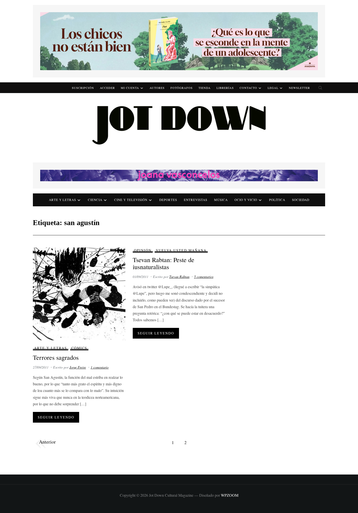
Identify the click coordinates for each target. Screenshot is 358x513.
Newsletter (299, 88)
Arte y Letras (50, 348)
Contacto (248, 88)
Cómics (79, 348)
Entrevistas (195, 200)
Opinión (142, 250)
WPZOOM (229, 495)
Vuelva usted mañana (181, 250)
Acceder (107, 88)
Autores (157, 88)
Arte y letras (62, 200)
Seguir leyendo (56, 417)
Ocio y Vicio (246, 200)
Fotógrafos (181, 88)
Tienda (204, 88)
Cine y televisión (130, 200)
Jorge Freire (77, 367)
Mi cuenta (130, 88)
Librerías (225, 88)
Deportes (168, 200)
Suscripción (83, 88)
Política (277, 200)
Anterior (47, 441)
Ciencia (95, 200)
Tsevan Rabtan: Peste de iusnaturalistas (163, 263)
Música (221, 200)
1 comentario (100, 367)
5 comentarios (203, 276)
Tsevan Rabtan (179, 276)
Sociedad (300, 200)
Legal (273, 88)
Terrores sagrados (56, 357)
